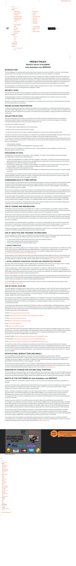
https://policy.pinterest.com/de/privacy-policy (20, 320)
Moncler (16, 33)
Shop (15, 49)
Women (15, 36)
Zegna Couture (36, 31)
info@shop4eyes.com (66, 0)
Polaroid (34, 13)
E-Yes (15, 21)
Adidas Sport (17, 11)
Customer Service (33, 431)
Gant (15, 26)
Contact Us (31, 434)
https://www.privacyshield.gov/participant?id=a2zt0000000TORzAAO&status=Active (28, 341)
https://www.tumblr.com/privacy (16, 326)
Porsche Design (36, 16)
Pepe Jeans (35, 11)
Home (13, 6)
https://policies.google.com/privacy (18, 318)
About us (31, 429)
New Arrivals (15, 8)
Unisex (15, 41)
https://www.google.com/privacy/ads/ (14, 283)
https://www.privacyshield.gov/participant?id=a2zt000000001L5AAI (21, 252)
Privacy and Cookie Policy (34, 432)
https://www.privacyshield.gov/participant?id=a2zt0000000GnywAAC (31, 336)
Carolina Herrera (18, 16)
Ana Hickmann (17, 13)
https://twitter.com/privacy (15, 323)
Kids (15, 39)
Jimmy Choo (17, 31)
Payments (31, 435)
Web (34, 29)
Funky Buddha (17, 24)
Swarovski (35, 21)
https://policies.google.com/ (56, 258)
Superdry (35, 19)
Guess (15, 29)
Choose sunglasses (18, 48)
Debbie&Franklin (18, 18)
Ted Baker (35, 23)
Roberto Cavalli (36, 28)
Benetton (16, 14)
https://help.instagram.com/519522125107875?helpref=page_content (26, 315)
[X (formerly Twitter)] (70, 56)
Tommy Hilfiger (36, 26)
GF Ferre (16, 28)
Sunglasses (14, 44)
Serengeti (35, 18)
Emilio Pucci (17, 19)
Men (15, 38)
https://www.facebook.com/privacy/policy (20, 313)
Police (34, 14)
